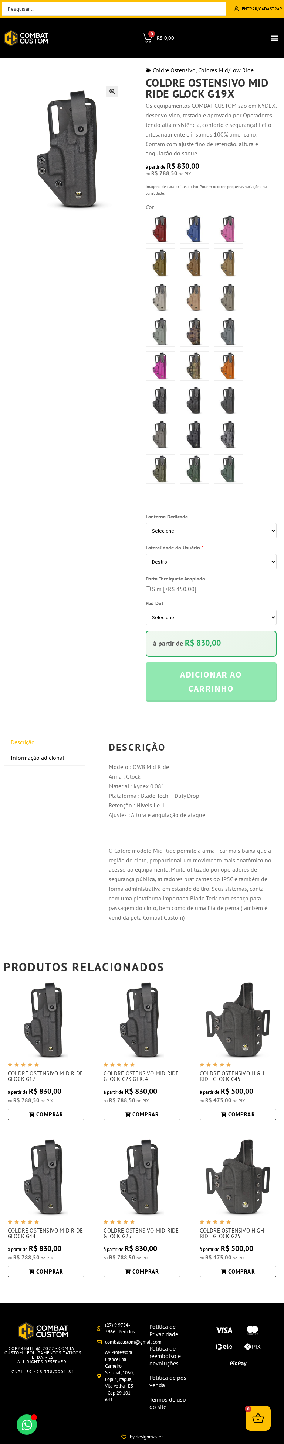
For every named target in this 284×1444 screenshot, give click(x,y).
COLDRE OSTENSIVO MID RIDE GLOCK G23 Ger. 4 (141, 1076)
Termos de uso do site (167, 1403)
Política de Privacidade (163, 1330)
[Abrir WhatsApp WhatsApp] (27, 1424)
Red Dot (154, 603)
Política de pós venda (167, 1381)
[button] (274, 38)
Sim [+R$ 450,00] (173, 589)
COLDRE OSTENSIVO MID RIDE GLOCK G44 (45, 1233)
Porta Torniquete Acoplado (175, 578)
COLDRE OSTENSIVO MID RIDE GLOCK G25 (141, 1233)
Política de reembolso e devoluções (165, 1356)
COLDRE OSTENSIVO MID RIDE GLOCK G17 (45, 1076)
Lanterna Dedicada (167, 516)
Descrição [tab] (23, 742)
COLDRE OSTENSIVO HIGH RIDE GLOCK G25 (232, 1233)
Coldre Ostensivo (174, 70)
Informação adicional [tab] (37, 757)
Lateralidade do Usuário (174, 547)
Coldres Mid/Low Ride (226, 70)
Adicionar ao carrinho (211, 681)
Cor (150, 207)
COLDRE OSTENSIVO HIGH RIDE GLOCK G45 (232, 1076)
